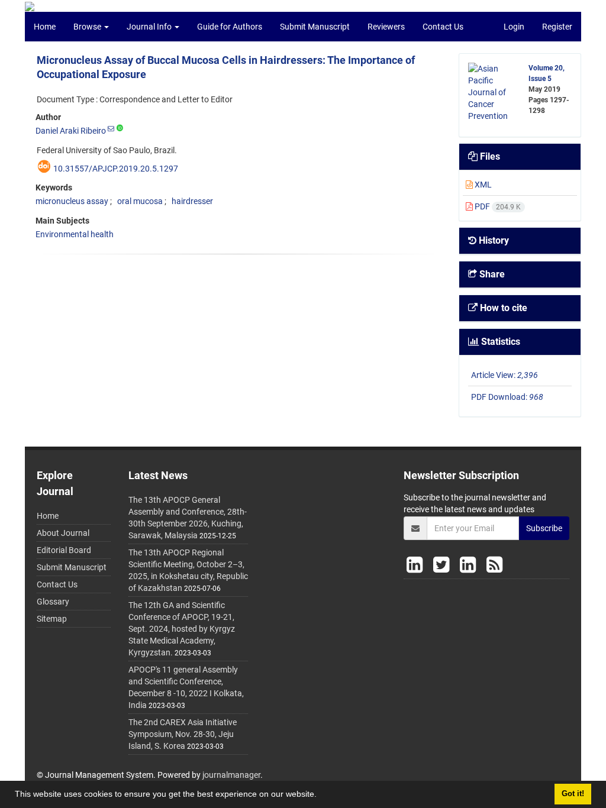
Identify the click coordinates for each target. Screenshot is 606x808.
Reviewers (386, 26)
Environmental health (75, 234)
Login (514, 26)
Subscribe (544, 528)
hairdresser (192, 201)
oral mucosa (140, 201)
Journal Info (150, 26)
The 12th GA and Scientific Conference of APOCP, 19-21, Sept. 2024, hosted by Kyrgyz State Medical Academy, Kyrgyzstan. (181, 628)
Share (491, 274)
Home (45, 26)
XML (482, 184)
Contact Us (443, 26)
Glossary (53, 601)
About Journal (63, 533)
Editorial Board (64, 550)
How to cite (502, 307)
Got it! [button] (573, 794)
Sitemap (52, 618)
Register (557, 26)
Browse (88, 26)
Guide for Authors (229, 26)
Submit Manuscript (315, 26)
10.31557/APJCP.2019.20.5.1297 (115, 168)
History (492, 240)
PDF (497, 206)
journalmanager (231, 775)
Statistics (499, 341)
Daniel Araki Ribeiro (71, 130)
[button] (321, 795)
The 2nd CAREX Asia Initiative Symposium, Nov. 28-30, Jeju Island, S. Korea (182, 734)
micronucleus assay (72, 201)
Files (489, 156)
